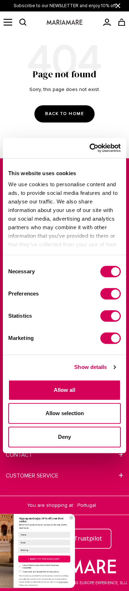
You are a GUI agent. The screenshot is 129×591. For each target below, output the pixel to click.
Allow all (64, 390)
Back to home (64, 113)
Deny (64, 437)
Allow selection (65, 413)
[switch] (110, 293)
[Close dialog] (98, 517)
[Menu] (8, 22)
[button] (23, 22)
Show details (90, 367)
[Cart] (121, 22)
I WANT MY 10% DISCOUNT (71, 558)
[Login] (107, 22)
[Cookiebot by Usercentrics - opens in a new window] (91, 148)
